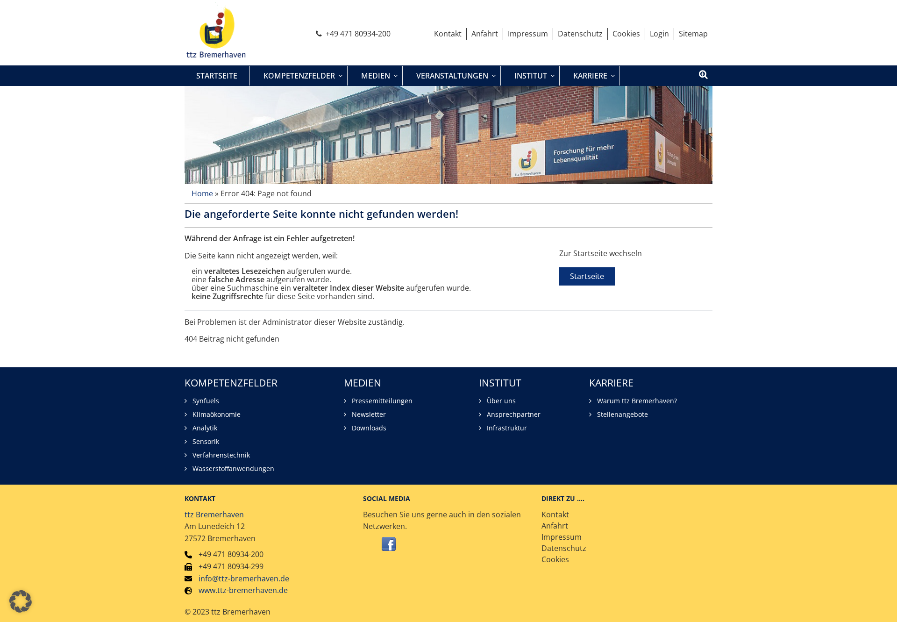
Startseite (587, 276)
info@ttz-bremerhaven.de (244, 578)
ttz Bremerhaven (214, 514)
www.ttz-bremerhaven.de (243, 590)
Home (202, 193)
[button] (20, 601)
